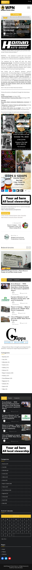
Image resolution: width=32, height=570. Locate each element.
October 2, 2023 (18, 33)
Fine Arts (6, 215)
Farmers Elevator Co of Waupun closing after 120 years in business (20, 298)
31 (11, 535)
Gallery (8, 268)
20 (24, 528)
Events (5, 17)
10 (11, 525)
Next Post (13, 235)
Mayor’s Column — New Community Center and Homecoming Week (14, 226)
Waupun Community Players (10, 217)
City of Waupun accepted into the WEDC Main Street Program (20, 318)
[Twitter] (30, 1)
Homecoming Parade (6, 63)
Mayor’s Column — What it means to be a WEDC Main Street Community (20, 308)
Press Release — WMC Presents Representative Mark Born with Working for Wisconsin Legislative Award (20, 287)
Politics (4, 375)
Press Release (5, 378)
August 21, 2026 (24, 323)
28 (28, 532)
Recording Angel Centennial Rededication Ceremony (15, 102)
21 (28, 528)
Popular (10, 280)
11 (16, 525)
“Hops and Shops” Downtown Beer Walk (11, 98)
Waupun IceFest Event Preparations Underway (18, 238)
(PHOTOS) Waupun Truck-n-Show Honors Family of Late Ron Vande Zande (14, 271)
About (3, 549)
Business (4, 356)
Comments (16, 280)
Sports (4, 386)
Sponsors (4, 554)
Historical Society (13, 215)
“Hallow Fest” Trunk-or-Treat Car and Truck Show (13, 105)
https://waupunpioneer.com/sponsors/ (11, 209)
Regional (4, 381)
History (19, 215)
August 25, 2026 (24, 293)
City (3, 359)
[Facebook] (28, 1)
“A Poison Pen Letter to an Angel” (11, 108)
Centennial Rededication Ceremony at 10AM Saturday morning (16, 75)
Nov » (5, 539)
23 (7, 532)
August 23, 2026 (24, 303)
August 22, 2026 (22, 313)
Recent (4, 280)
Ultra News (20, 567)
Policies (4, 551)
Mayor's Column (6, 373)
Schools (4, 383)
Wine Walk (20, 217)
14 (28, 525)
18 (16, 528)
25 (16, 532)
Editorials (4, 362)
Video (3, 389)
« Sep (2, 539)
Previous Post (17, 223)
